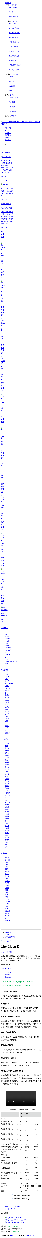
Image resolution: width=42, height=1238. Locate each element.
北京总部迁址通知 (7, 676)
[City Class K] (10, 1222)
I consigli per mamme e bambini (8, 654)
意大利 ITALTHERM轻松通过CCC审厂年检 (9, 687)
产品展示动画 (13, 97)
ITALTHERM (13, 7)
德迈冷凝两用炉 (14, 56)
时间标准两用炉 (14, 42)
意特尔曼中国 (13, 16)
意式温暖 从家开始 (7, 859)
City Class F (19, 1218)
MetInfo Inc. (31, 1235)
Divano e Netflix (7, 639)
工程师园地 (12, 111)
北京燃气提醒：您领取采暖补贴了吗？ (7, 749)
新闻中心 (8, 74)
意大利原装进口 (6, 952)
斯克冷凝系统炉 (14, 37)
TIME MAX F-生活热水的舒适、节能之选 (7, 870)
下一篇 (12, 1209)
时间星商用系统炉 (15, 65)
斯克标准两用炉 (14, 23)
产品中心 (8, 21)
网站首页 (8, 3)
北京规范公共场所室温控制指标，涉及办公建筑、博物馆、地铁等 (7, 768)
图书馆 (7, 95)
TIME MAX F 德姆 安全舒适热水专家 (7, 912)
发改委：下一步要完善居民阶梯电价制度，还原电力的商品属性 (7, 834)
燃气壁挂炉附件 (14, 69)
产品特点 (8, 972)
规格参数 (8, 974)
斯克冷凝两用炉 (14, 33)
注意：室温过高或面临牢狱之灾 (7, 786)
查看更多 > (4, 176)
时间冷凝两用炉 (14, 51)
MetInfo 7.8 (13, 1235)
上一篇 (12, 1206)
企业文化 (12, 12)
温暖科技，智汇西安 (7, 713)
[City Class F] (10, 1218)
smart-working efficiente (8, 645)
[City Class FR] (10, 1220)
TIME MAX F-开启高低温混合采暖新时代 (7, 884)
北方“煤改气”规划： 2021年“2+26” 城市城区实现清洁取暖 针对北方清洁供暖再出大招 (8, 807)
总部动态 (12, 76)
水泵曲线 (8, 977)
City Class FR (21, 1220)
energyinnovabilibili (11, 661)
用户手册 (12, 102)
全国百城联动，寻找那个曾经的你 (7, 725)
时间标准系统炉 (14, 46)
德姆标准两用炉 (14, 60)
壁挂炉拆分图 (13, 106)
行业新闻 (12, 86)
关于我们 (8, 5)
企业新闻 (12, 81)
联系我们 (8, 116)
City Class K (19, 1222)
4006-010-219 (6, 968)
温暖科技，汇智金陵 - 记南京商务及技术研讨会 (7, 702)
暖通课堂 (12, 90)
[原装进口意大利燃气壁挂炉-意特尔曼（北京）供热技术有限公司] (21, 124)
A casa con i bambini (7, 634)
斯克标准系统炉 (14, 28)
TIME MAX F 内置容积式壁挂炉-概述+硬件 (7, 898)
